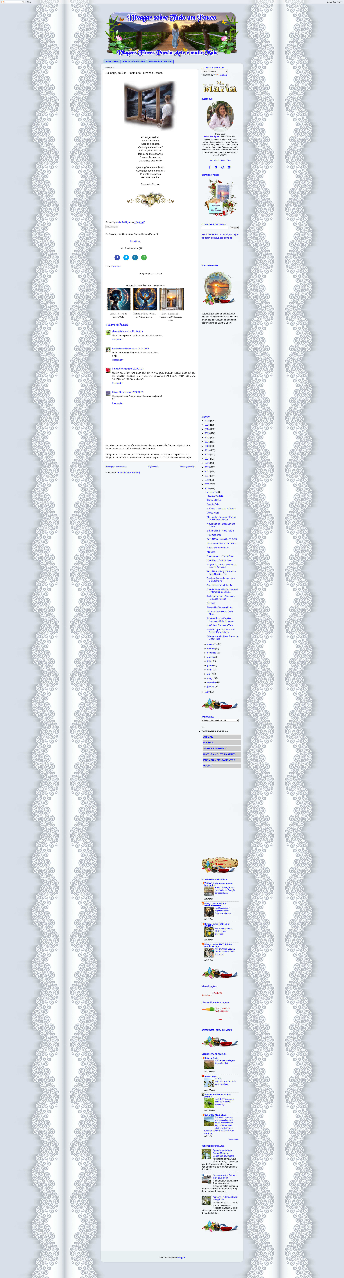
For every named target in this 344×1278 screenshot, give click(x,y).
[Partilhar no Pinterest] (117, 226)
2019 (207, 450)
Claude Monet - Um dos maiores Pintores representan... (222, 590)
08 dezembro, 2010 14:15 (131, 368)
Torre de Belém (214, 500)
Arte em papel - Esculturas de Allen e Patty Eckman (221, 630)
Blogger (181, 1257)
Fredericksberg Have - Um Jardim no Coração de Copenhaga (225, 890)
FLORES (208, 742)
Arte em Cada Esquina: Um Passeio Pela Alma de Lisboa (225, 951)
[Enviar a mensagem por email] (106, 226)
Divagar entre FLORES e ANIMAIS (216, 925)
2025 (207, 425)
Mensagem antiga (188, 466)
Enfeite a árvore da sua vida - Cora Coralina (221, 579)
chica (115, 331)
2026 (207, 420)
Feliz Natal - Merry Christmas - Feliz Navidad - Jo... (221, 572)
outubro (211, 648)
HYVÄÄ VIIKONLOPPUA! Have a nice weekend (225, 1081)
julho (210, 661)
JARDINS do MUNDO (215, 748)
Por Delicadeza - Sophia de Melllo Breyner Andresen (223, 910)
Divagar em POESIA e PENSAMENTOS (215, 904)
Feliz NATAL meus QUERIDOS (222, 539)
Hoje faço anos (214, 535)
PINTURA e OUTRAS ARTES (219, 754)
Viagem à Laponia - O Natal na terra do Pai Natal (221, 565)
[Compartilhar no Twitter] (126, 257)
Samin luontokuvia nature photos (217, 1095)
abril (209, 674)
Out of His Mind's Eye (215, 1115)
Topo (339, 1273)
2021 (207, 441)
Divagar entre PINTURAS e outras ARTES (218, 945)
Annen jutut (210, 1076)
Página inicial (153, 466)
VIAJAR (207, 765)
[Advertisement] (220, 371)
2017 (207, 459)
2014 (207, 471)
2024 (207, 429)
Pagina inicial (112, 61)
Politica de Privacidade (134, 61)
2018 (207, 454)
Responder (117, 339)
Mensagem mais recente (116, 466)
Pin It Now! (135, 241)
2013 (207, 475)
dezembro (212, 492)
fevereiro (211, 682)
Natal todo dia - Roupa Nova (220, 556)
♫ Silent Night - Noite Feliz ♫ (220, 530)
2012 (207, 480)
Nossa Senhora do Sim (218, 547)
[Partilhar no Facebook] (114, 226)
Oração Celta (213, 504)
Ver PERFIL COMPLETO (220, 160)
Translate (222, 75)
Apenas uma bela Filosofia (219, 585)
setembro (212, 652)
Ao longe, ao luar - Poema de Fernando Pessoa (221, 597)
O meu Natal (213, 512)
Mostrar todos (234, 1140)
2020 (207, 446)
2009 (207, 692)
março (210, 678)
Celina (115, 368)
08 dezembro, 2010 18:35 (131, 392)
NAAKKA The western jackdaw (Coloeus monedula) (224, 1102)
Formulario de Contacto (160, 61)
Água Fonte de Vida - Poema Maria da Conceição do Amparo (223, 1153)
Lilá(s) (115, 392)
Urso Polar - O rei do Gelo (219, 560)
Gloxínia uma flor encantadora (221, 543)
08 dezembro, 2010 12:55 (136, 348)
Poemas (117, 266)
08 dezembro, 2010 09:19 (130, 331)
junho (210, 665)
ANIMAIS (208, 737)
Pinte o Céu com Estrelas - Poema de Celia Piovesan (220, 619)
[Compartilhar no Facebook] (117, 257)
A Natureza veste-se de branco (221, 508)
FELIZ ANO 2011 (215, 496)
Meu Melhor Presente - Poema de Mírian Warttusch (221, 518)
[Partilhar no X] (112, 226)
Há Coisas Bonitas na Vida (220, 625)
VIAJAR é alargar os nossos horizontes (218, 884)
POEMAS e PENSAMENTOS (219, 760)
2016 (207, 463)
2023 (207, 433)
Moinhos (211, 552)
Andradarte (118, 348)
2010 (207, 488)
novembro (212, 644)
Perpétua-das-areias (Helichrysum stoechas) (224, 931)
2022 (207, 437)
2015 (207, 467)
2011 (207, 484)
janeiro (210, 686)
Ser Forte (211, 603)
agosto (210, 657)
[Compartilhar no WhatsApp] (144, 257)
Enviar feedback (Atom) (128, 472)
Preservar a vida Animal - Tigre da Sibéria (225, 1176)
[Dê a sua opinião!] (109, 226)
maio (210, 669)
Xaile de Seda (211, 1058)
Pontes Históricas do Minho (220, 607)
